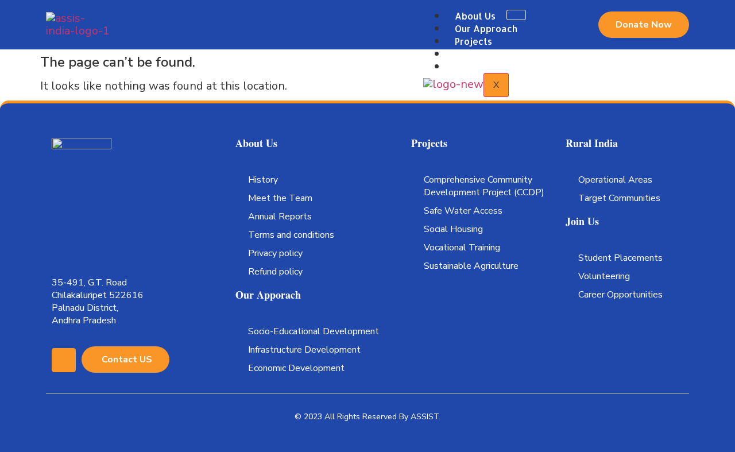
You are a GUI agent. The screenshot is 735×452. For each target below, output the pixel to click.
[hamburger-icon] (516, 15)
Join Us (470, 66)
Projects (473, 41)
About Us (475, 16)
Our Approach (486, 28)
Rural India (478, 54)
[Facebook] (64, 360)
